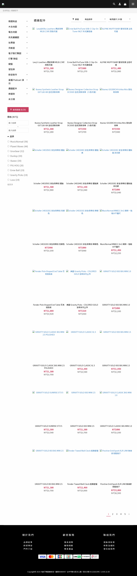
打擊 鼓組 (13, 58)
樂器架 (11, 93)
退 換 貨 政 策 (109, 542)
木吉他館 (12, 26)
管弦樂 (11, 69)
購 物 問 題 (68, 545)
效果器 (11, 42)
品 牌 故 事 (28, 542)
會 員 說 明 (68, 542)
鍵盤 (10, 63)
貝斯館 (11, 47)
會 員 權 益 (68, 548)
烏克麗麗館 (13, 37)
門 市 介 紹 (28, 548)
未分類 (11, 99)
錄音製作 (12, 74)
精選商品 (12, 21)
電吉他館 (12, 31)
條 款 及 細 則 (109, 545)
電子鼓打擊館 (14, 53)
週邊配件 (14, 10)
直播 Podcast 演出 (16, 81)
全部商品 (6, 10)
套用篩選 (19, 109)
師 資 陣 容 (28, 545)
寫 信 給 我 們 (109, 548)
